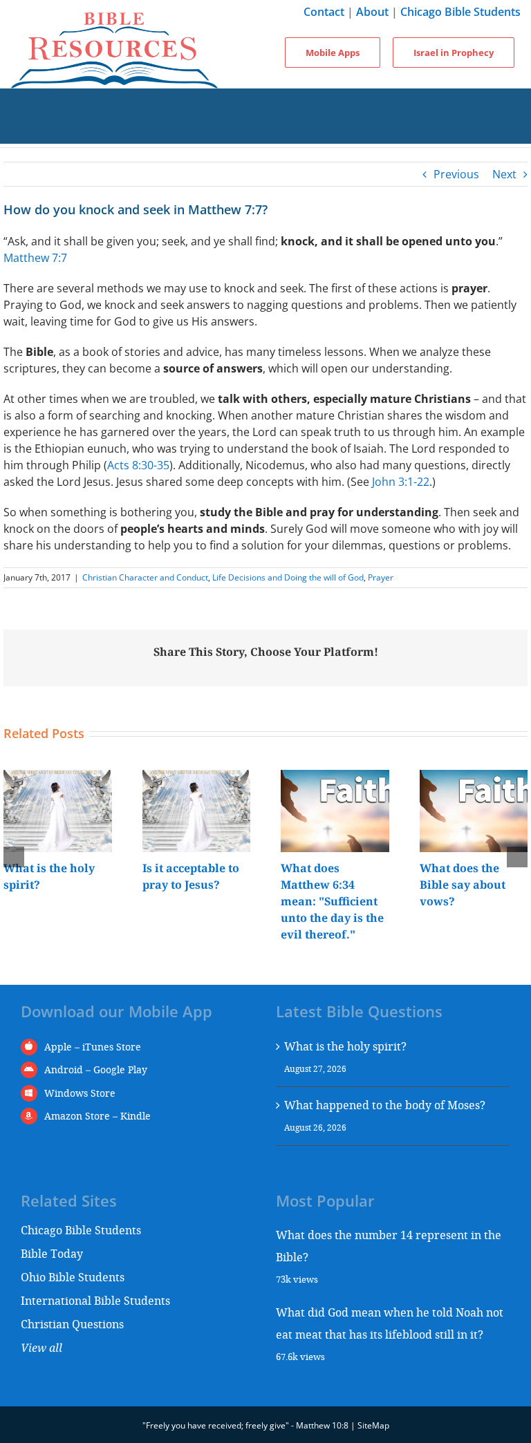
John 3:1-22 (400, 481)
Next (504, 174)
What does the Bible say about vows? (462, 884)
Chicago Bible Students (460, 11)
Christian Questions (72, 1324)
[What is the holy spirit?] (57, 777)
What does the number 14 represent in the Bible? (388, 1245)
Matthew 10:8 (322, 1425)
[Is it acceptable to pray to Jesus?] (196, 777)
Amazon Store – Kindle (97, 1115)
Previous (456, 174)
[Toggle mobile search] (265, 130)
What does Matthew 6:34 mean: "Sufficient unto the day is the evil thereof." (332, 901)
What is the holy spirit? (345, 1046)
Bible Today (52, 1253)
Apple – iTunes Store (92, 1046)
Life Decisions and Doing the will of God (288, 577)
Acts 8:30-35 (138, 465)
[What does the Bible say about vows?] (474, 777)
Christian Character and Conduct (145, 577)
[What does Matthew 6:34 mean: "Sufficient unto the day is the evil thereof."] (335, 777)
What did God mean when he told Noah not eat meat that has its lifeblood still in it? (389, 1323)
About (372, 11)
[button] (13, 857)
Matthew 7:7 (35, 257)
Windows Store (79, 1093)
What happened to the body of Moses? (384, 1104)
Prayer (380, 577)
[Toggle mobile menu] (265, 102)
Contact (324, 11)
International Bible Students (95, 1300)
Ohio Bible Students (72, 1277)
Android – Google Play (95, 1069)
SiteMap (373, 1425)
